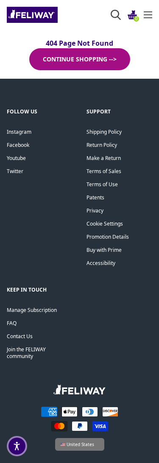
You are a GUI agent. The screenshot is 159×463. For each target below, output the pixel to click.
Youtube (16, 158)
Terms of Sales (103, 171)
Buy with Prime (104, 250)
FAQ (12, 323)
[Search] (116, 15)
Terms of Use (102, 184)
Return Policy (101, 145)
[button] (17, 446)
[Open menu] (148, 15)
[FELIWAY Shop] (51, 15)
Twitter (15, 171)
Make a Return (103, 158)
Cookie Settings (104, 223)
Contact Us (20, 336)
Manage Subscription (32, 310)
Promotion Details (107, 236)
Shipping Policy (104, 131)
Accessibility (100, 263)
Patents (95, 197)
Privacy (94, 210)
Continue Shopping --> (80, 59)
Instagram (19, 131)
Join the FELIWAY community (26, 353)
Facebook (18, 145)
